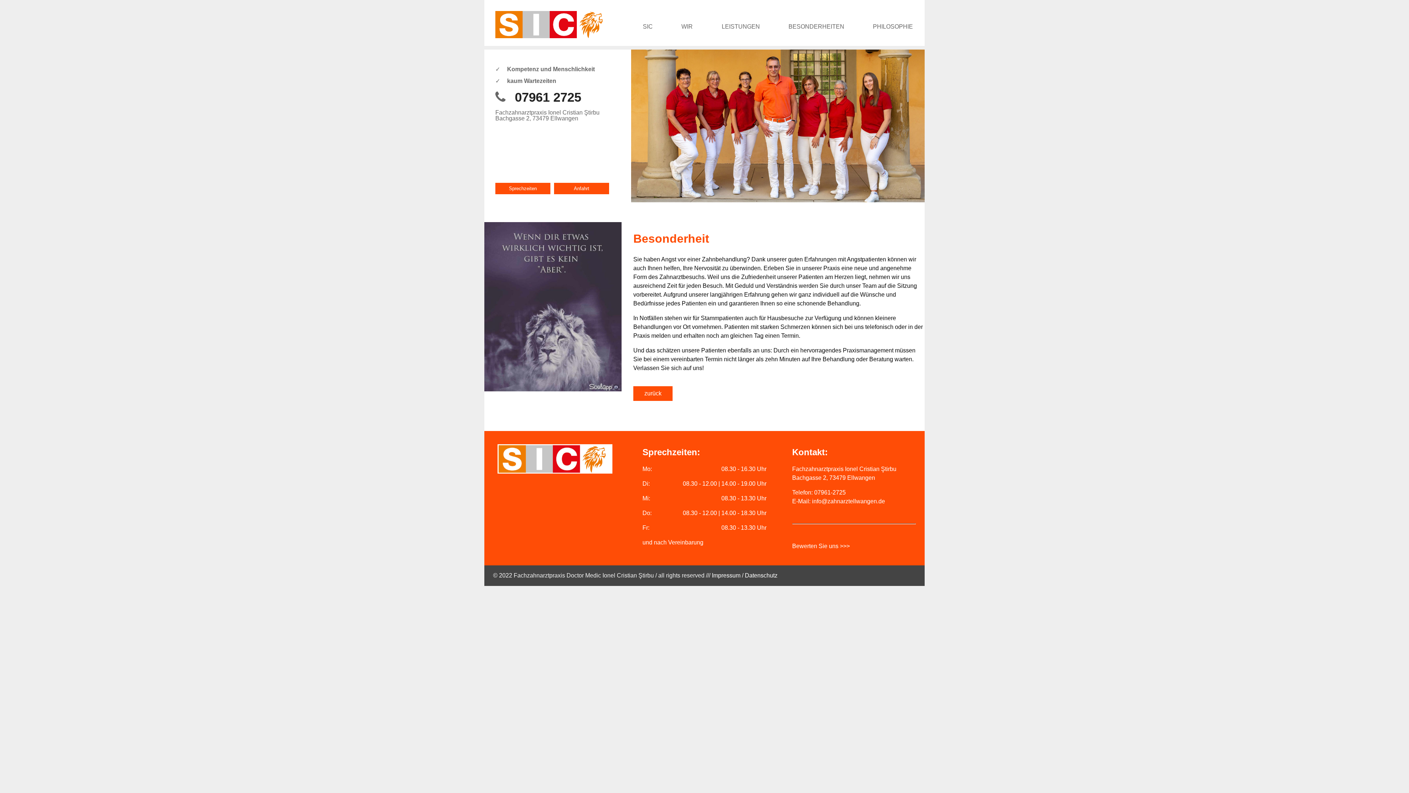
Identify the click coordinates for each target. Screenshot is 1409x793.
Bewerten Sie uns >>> (821, 546)
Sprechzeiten (523, 188)
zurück (653, 393)
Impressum (726, 575)
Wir (687, 26)
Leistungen (741, 26)
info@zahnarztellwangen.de (848, 501)
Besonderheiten (816, 26)
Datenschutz (761, 575)
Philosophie (893, 26)
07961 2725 (548, 97)
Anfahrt (581, 188)
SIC (648, 26)
